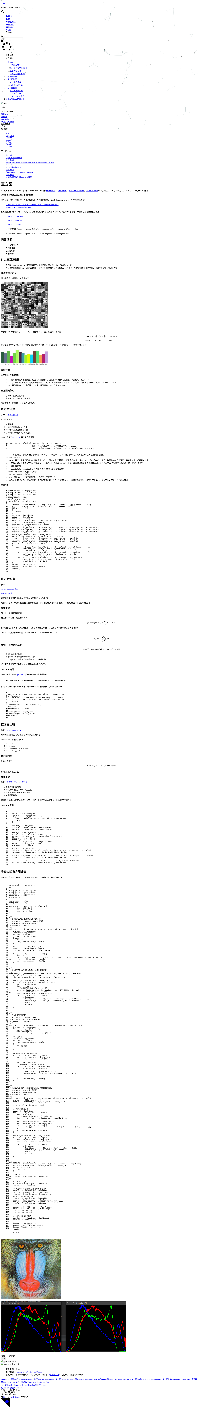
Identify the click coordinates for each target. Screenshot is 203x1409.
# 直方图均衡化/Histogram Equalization (145, 1379)
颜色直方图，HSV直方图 (17, 782)
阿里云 (8, 133)
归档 (11, 27)
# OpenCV (5, 1379)
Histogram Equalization (14, 216)
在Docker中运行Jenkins (10, 1388)
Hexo (5, 1397)
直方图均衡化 (6, 593)
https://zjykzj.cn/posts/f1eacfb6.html (29, 1372)
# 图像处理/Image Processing (21, 1379)
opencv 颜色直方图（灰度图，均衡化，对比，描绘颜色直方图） (32, 205)
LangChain (10, 136)
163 (4, 122)
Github (11, 122)
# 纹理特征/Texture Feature (43, 1379)
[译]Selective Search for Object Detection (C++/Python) (24, 1385)
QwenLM (9, 144)
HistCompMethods (14, 730)
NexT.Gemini (15, 1397)
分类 (11, 25)
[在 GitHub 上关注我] (5, 1407)
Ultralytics (9, 146)
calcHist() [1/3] (12, 415)
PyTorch (9, 142)
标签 (12, 22)
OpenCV (9, 140)
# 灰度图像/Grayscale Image (81, 1379)
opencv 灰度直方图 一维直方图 (18, 208)
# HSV (94, 1379)
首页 (10, 16)
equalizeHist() (21, 675)
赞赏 (3, 1358)
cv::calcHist (16, 437)
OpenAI (9, 138)
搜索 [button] (10, 32)
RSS (9, 30)
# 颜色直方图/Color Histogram (110, 1379)
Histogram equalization (9, 589)
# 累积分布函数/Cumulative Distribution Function (33, 1382)
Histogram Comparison (14, 224)
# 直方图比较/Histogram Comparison (175, 1379)
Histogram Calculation (14, 220)
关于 (10, 19)
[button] (101, 12)
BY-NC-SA (54, 1375)
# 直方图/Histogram (61, 1379)
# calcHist (125, 1379)
